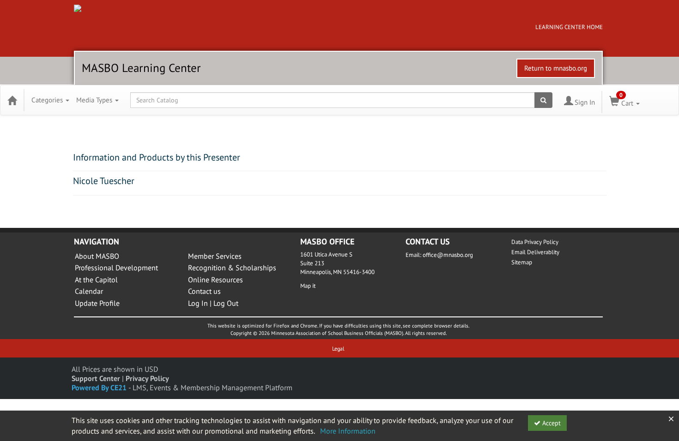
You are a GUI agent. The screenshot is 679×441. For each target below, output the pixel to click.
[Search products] (543, 100)
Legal (338, 348)
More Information (348, 430)
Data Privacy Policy (534, 242)
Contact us (204, 291)
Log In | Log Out (213, 303)
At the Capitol (96, 279)
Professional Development (116, 267)
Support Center (96, 378)
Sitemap (521, 262)
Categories (48, 99)
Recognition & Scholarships (232, 267)
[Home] (12, 100)
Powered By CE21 (100, 387)
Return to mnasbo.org (555, 68)
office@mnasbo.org (448, 255)
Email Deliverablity (535, 252)
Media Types (95, 99)
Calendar (89, 291)
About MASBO (97, 256)
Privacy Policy (147, 378)
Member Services (215, 256)
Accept (550, 423)
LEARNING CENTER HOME (569, 27)
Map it (307, 286)
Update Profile (97, 303)
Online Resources (215, 279)
